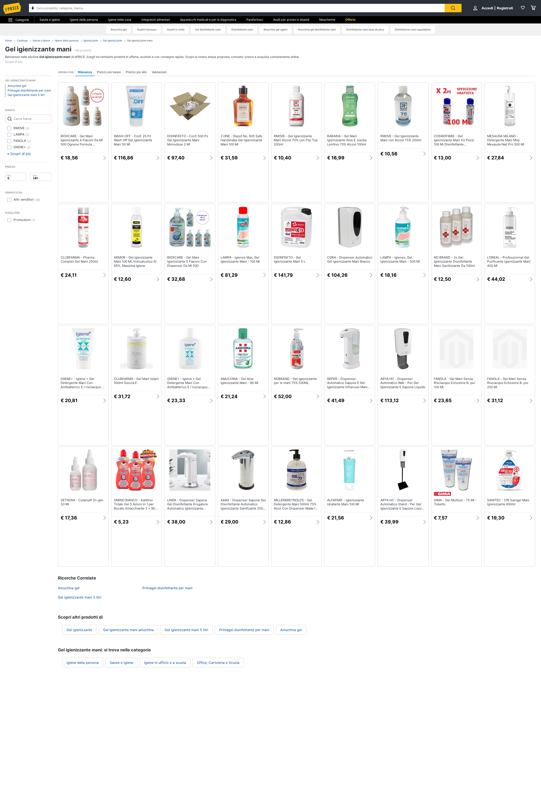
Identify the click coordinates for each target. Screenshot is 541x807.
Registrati (505, 8)
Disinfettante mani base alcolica (365, 29)
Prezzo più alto (136, 72)
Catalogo (22, 40)
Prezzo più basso (109, 72)
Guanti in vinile (175, 29)
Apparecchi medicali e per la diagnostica (208, 19)
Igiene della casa (119, 19)
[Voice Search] (32, 8)
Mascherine (327, 19)
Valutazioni (159, 72)
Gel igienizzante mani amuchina (128, 630)
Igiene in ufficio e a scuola (165, 662)
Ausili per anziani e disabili (291, 19)
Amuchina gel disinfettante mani (317, 29)
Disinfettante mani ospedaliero (413, 29)
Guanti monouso (146, 29)
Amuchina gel (119, 29)
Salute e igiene (50, 19)
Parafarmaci (254, 19)
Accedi (487, 8)
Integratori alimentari (155, 19)
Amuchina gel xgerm (275, 29)
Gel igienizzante (112, 40)
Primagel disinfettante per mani (29, 90)
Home (8, 40)
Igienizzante (90, 40)
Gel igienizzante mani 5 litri (26, 95)
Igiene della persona (84, 19)
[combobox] (237, 8)
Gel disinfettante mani (208, 29)
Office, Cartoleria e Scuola (218, 662)
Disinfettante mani (242, 29)
